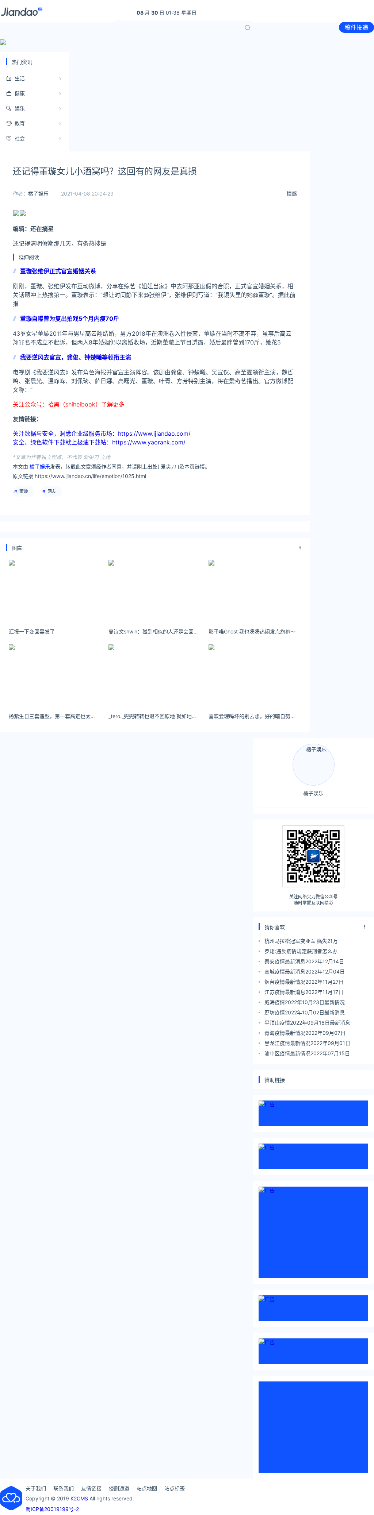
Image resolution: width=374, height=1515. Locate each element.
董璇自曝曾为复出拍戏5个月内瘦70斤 (69, 318)
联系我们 (63, 1488)
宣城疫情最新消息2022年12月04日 (304, 971)
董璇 (23, 491)
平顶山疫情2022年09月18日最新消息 (307, 1022)
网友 (51, 491)
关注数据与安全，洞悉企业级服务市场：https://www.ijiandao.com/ (102, 433)
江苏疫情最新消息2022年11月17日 (303, 992)
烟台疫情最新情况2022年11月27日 (304, 982)
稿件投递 (356, 27)
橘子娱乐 (38, 193)
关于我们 (36, 1488)
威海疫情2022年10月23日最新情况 (304, 1002)
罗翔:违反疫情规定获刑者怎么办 (300, 951)
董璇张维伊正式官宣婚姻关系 (58, 271)
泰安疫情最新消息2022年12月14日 (304, 961)
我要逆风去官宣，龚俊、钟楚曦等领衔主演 (75, 357)
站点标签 (174, 1488)
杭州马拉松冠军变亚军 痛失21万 (301, 941)
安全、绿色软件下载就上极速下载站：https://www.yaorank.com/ (99, 442)
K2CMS (79, 1498)
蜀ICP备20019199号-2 (52, 1509)
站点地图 (147, 1488)
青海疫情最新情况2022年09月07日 (305, 1033)
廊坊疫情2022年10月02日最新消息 (304, 1012)
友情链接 (91, 1488)
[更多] (300, 547)
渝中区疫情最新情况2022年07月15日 (307, 1053)
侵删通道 (119, 1488)
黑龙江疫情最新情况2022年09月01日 (307, 1043)
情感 (292, 193)
